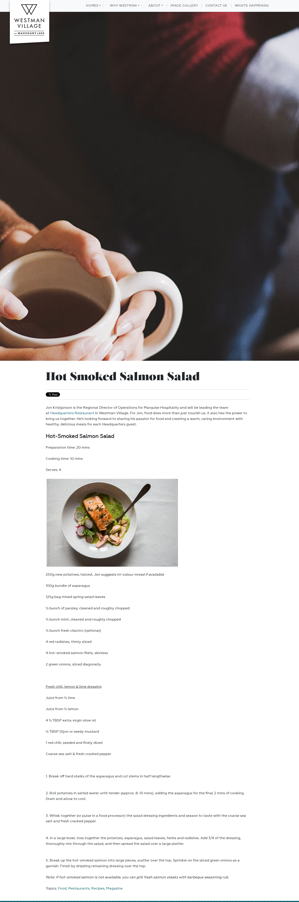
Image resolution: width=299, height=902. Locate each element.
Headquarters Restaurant (72, 413)
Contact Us (216, 5)
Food (62, 888)
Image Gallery (184, 5)
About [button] (154, 5)
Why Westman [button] (123, 5)
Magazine (114, 888)
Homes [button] (92, 5)
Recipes (97, 888)
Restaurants (79, 888)
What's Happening (252, 5)
